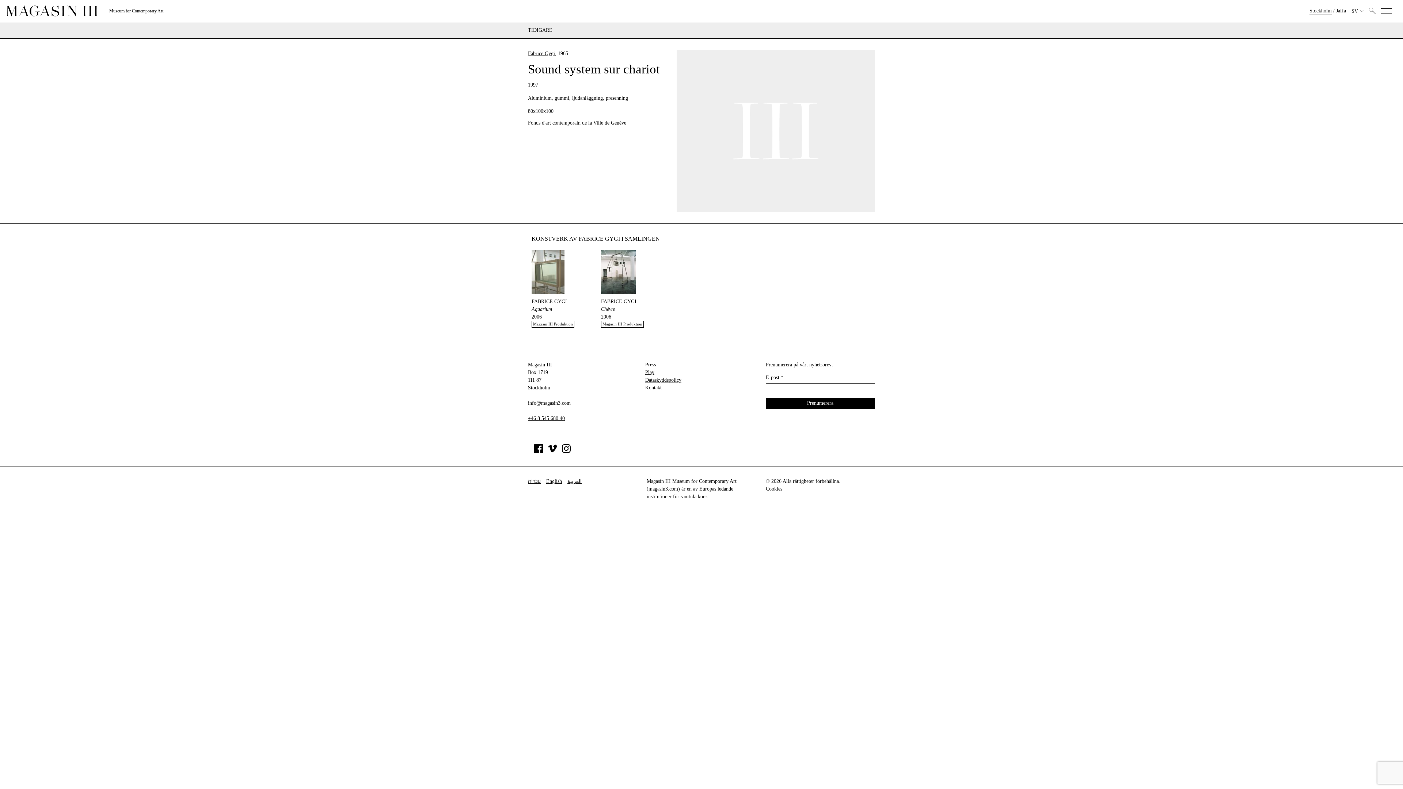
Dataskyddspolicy (663, 380)
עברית (534, 481)
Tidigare (540, 30)
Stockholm (1320, 11)
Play (649, 372)
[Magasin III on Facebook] (538, 451)
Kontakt (653, 387)
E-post (774, 377)
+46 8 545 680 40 (546, 418)
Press (650, 364)
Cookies (774, 489)
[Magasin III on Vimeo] (552, 451)
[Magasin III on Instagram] (566, 451)
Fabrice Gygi (541, 53)
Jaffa (1341, 11)
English (554, 481)
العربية (574, 481)
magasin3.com (663, 489)
